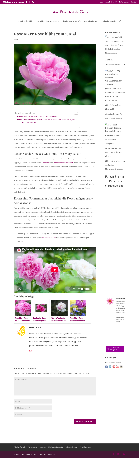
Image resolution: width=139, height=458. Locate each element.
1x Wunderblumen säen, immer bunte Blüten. (113, 152)
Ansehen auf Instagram (114, 349)
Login (133, 2)
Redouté (45, 163)
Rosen (16, 39)
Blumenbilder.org (113, 131)
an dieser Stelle (49, 237)
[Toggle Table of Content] (75, 113)
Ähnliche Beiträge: (29, 122)
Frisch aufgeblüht (26, 21)
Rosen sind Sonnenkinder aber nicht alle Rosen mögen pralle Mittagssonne (47, 119)
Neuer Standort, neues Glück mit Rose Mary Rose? (38, 116)
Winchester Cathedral (63, 163)
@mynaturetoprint (122, 301)
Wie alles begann (91, 21)
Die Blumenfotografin (71, 21)
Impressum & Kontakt (108, 2)
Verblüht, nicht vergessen (47, 21)
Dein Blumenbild (109, 21)
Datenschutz (124, 2)
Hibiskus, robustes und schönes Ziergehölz (113, 140)
